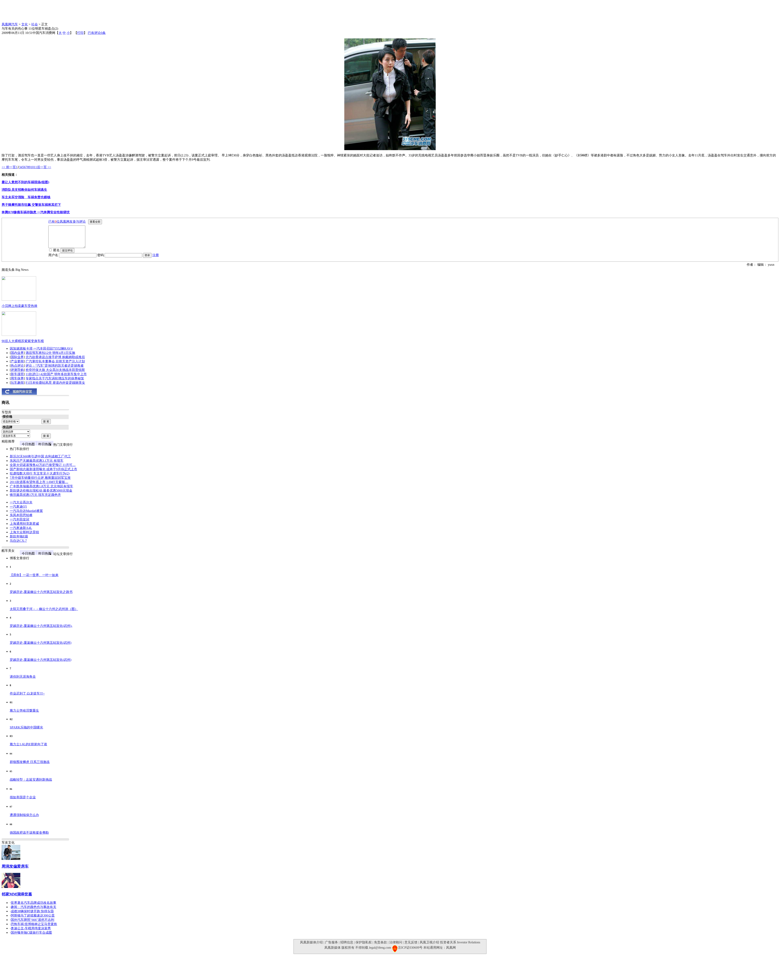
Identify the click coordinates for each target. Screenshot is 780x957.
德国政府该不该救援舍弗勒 (29, 832)
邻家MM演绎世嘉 (17, 894)
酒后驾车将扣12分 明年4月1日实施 (50, 352)
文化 (24, 24)
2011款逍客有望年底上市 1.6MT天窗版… (39, 482)
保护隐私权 (363, 942)
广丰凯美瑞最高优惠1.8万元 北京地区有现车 (41, 486)
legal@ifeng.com (380, 947)
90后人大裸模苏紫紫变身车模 (23, 341)
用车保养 (17, 378)
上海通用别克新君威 (24, 523)
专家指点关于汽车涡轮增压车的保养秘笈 (55, 378)
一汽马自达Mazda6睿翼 (26, 511)
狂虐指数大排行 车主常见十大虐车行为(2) (39, 473)
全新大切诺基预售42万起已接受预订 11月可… (43, 465)
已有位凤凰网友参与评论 (67, 221)
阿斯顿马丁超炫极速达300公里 (33, 915)
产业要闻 (17, 361)
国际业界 (17, 357)
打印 (80, 33)
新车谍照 (17, 374)
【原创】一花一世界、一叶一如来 (34, 575)
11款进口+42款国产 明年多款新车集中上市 (56, 374)
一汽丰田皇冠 (19, 519)
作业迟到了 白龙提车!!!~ (27, 693)
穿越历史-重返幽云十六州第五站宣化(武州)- (41, 626)
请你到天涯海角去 (23, 676)
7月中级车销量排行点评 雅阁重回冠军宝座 (40, 477)
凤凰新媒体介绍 (311, 942)
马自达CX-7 (18, 540)
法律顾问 (395, 942)
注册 (155, 255)
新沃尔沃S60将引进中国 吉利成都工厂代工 (40, 456)
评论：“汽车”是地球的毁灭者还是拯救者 (55, 365)
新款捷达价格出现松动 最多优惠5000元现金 (41, 490)
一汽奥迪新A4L (21, 528)
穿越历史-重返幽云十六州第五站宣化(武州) (40, 642)
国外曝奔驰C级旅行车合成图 (31, 932)
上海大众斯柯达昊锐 (24, 532)
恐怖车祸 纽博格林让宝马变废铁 (34, 924)
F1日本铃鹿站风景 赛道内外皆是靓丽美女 (55, 382)
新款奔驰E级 (19, 536)
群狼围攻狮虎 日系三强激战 (30, 762)
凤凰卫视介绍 (429, 942)
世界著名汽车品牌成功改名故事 (33, 902)
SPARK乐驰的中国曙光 (26, 727)
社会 (34, 24)
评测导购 (17, 370)
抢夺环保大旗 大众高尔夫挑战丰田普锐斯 (55, 370)
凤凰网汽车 (10, 24)
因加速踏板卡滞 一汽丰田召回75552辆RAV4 (41, 348)
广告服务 (331, 942)
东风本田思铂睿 (21, 515)
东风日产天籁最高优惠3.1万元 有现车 (36, 460)
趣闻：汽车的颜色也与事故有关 (33, 907)
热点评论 (17, 365)
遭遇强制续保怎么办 (24, 815)
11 (35, 167)
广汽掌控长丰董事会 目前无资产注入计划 (55, 361)
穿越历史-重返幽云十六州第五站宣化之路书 (41, 592)
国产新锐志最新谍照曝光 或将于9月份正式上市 (43, 469)
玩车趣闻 (17, 382)
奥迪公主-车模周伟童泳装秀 (31, 928)
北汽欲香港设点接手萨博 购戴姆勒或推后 (55, 357)
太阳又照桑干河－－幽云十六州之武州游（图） (44, 609)
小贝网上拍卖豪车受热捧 (19, 306)
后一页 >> (44, 167)
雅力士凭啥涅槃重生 (24, 710)
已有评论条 (97, 33)
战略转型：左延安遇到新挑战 (31, 779)
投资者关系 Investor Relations (460, 942)
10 (32, 167)
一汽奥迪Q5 (18, 506)
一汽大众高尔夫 (21, 502)
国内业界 (17, 352)
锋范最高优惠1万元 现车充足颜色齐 (35, 494)
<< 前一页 (9, 167)
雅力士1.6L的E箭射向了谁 (28, 744)
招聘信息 (346, 942)
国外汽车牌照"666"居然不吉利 (32, 919)
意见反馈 (410, 942)
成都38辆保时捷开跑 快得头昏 (32, 911)
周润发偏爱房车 (15, 866)
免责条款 (380, 942)
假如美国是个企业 (23, 797)
